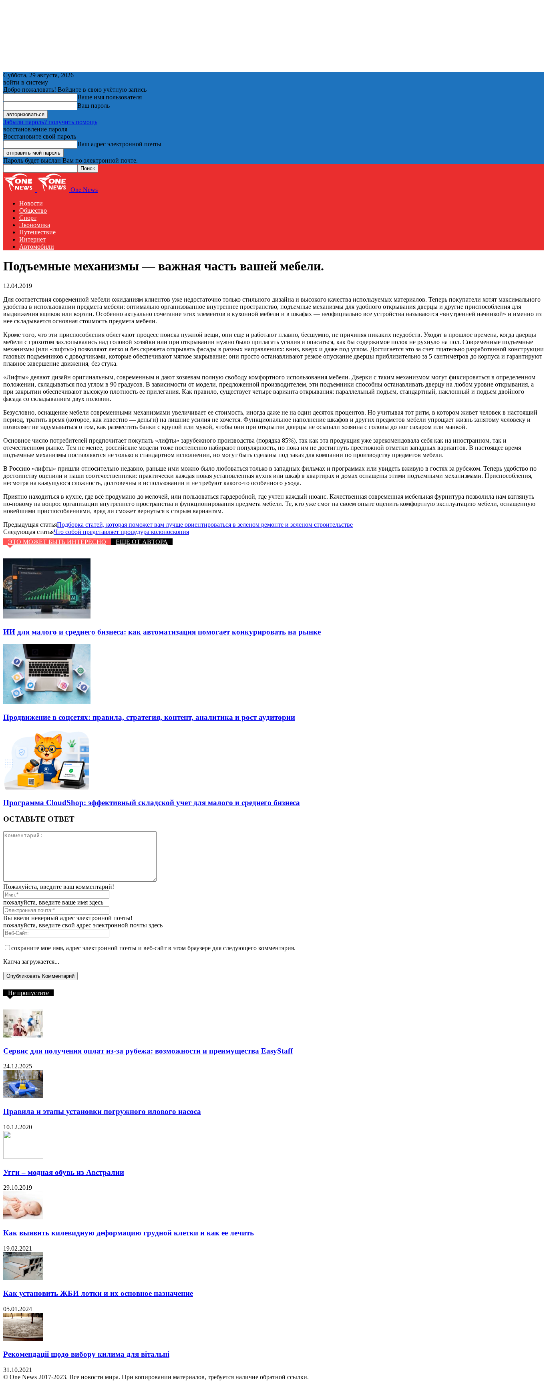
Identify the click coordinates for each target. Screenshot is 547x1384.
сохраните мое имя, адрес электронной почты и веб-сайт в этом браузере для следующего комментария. (153, 948)
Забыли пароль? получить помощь (50, 122)
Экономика (34, 225)
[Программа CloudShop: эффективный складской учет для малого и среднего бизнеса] (46, 787)
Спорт (27, 217)
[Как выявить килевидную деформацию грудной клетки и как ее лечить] (23, 1217)
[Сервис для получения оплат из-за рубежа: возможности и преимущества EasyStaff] (23, 1035)
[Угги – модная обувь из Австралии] (23, 1156)
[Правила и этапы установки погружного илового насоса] (23, 1095)
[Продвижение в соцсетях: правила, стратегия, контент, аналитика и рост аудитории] (46, 701)
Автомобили (36, 246)
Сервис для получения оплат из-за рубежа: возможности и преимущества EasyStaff (148, 1051)
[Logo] (20, 189)
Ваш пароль (93, 105)
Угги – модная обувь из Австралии (63, 1172)
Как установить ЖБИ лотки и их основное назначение (98, 1293)
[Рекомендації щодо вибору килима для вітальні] (23, 1338)
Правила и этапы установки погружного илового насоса (102, 1111)
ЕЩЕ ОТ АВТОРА (142, 541)
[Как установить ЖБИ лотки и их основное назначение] (23, 1278)
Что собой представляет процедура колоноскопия (121, 531)
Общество (33, 210)
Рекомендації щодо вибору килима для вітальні (86, 1354)
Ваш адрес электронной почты (119, 144)
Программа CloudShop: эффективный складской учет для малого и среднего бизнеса (151, 802)
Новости (31, 203)
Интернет (32, 239)
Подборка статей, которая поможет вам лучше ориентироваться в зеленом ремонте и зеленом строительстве (205, 524)
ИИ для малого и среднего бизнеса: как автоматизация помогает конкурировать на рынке (162, 632)
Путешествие (37, 232)
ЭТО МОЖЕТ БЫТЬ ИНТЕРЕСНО (57, 541)
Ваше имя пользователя (109, 97)
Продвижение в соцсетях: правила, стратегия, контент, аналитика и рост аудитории (149, 717)
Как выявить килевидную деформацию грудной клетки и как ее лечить (128, 1233)
